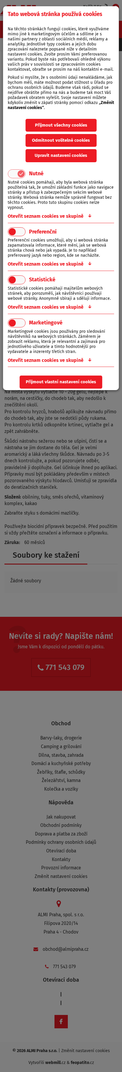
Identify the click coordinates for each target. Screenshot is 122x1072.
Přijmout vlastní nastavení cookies (61, 381)
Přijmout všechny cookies (61, 125)
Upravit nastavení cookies (61, 155)
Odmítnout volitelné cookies (61, 140)
